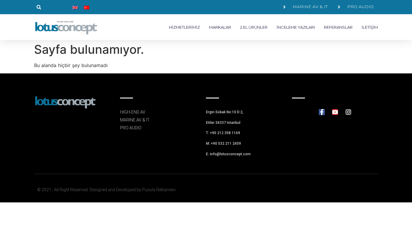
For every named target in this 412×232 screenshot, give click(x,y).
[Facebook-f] (322, 112)
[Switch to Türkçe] (86, 7)
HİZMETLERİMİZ (184, 27)
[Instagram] (348, 112)
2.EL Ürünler (254, 27)
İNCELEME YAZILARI (296, 27)
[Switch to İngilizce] (75, 7)
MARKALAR (220, 27)
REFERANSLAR (338, 27)
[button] (38, 7)
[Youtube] (335, 112)
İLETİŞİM (370, 27)
